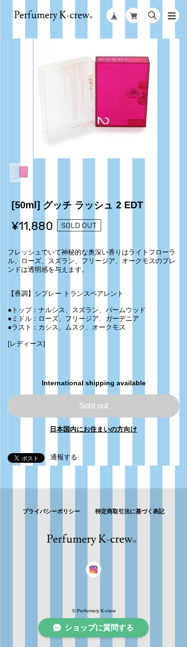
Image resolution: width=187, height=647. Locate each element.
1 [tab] (19, 172)
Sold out (93, 405)
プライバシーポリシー (51, 511)
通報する (63, 457)
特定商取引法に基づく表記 (129, 511)
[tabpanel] (94, 98)
